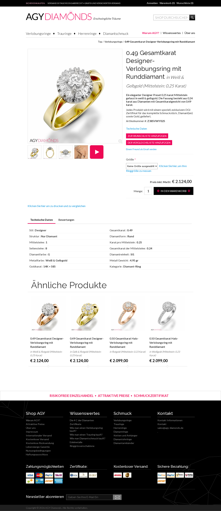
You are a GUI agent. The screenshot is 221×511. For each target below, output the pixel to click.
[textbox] (171, 17)
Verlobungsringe (38, 33)
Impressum (32, 431)
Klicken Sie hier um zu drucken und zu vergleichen (56, 206)
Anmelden (152, 3)
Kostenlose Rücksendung (40, 443)
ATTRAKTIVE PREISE (113, 396)
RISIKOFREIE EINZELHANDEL (72, 396)
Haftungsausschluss (37, 454)
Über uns (189, 32)
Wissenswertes (172, 32)
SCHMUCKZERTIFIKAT (151, 396)
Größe (130, 159)
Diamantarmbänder (124, 443)
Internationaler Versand (39, 435)
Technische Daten (136, 128)
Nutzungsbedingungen (38, 450)
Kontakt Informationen (169, 420)
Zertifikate (75, 424)
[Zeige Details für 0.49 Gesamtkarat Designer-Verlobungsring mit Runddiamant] (34, 152)
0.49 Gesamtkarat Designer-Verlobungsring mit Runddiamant (47, 342)
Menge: (138, 191)
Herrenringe (87, 33)
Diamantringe (121, 431)
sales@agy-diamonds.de (170, 427)
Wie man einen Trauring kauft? (86, 434)
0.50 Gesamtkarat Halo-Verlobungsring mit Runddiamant (124, 342)
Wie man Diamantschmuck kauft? (87, 438)
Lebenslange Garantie (38, 446)
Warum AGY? (150, 32)
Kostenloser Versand (37, 439)
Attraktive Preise (35, 424)
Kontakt (161, 424)
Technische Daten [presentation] (41, 219)
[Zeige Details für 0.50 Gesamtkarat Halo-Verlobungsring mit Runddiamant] (128, 313)
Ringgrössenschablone (82, 445)
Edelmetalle (76, 442)
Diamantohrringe (123, 439)
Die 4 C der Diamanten (82, 420)
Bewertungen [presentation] (66, 219)
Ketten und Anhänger (125, 435)
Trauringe (64, 33)
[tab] (41, 221)
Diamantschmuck (115, 33)
